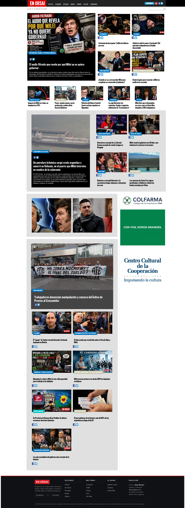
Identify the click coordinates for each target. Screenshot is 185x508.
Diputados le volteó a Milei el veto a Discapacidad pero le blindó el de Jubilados (50, 380)
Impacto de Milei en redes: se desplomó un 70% (38, 104)
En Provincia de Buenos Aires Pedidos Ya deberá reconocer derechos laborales (50, 419)
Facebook (40, 495)
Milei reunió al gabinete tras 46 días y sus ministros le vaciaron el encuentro (144, 143)
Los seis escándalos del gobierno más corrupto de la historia (51, 458)
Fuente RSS (111, 490)
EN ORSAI (42, 482)
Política (67, 484)
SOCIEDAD (66, 4)
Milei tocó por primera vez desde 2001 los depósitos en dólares (92, 380)
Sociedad (68, 490)
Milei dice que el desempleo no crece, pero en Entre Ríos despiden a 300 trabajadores (145, 105)
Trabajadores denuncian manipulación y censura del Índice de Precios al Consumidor (68, 298)
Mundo (67, 493)
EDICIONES (149, 3)
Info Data (89, 496)
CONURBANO (93, 4)
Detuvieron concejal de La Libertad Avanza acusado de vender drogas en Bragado (110, 145)
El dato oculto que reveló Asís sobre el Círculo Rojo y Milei (92, 341)
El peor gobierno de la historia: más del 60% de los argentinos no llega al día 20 (91, 419)
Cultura (88, 490)
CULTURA (85, 4)
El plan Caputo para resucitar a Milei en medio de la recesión (146, 80)
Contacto (110, 487)
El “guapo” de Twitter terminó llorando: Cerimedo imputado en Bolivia (50, 341)
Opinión (67, 496)
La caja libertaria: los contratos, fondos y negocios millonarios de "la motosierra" (118, 105)
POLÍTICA (50, 4)
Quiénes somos (112, 484)
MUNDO (73, 4)
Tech (87, 493)
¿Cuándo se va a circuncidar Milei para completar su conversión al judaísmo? (112, 80)
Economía (68, 487)
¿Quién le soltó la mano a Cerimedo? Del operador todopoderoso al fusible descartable (146, 45)
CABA (88, 487)
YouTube (55, 495)
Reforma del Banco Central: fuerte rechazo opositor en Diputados (91, 105)
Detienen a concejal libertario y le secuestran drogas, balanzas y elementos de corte (111, 182)
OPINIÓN (79, 4)
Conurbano (89, 484)
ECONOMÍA (58, 4)
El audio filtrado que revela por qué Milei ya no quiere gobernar (56, 66)
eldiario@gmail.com (135, 490)
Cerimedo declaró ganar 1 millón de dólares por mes (113, 44)
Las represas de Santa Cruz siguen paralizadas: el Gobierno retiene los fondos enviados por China (142, 182)
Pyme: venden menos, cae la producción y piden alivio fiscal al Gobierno (65, 105)
